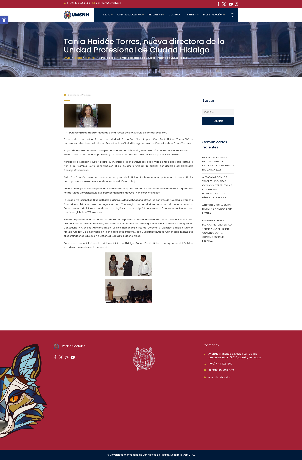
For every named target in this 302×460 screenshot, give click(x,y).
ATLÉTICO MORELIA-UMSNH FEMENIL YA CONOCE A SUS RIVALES (217, 209)
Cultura (174, 14)
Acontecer (74, 95)
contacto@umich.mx (108, 3)
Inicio (106, 14)
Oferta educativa (129, 14)
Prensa (191, 14)
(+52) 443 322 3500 (78, 3)
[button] (4, 20)
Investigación (213, 14)
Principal (86, 95)
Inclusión (155, 14)
